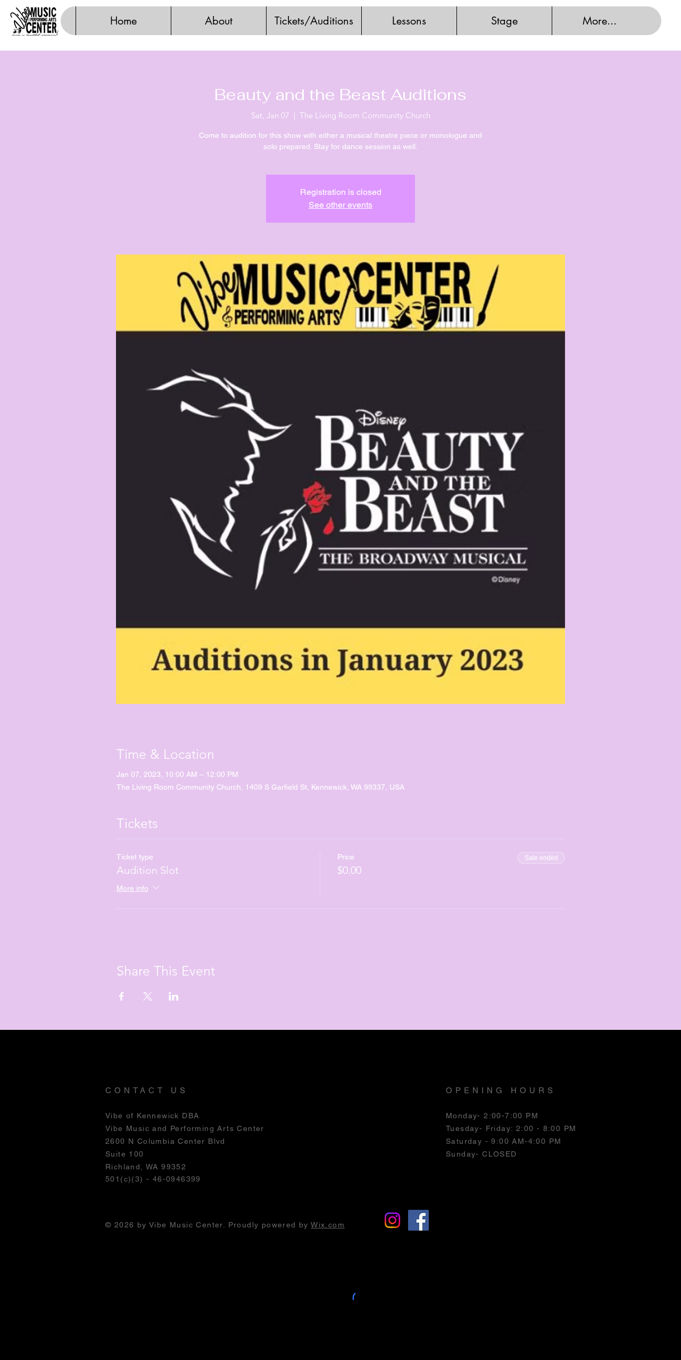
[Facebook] (418, 1220)
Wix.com (328, 1224)
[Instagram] (392, 1220)
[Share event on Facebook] (122, 996)
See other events (340, 205)
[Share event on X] (148, 996)
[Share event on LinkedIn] (174, 996)
